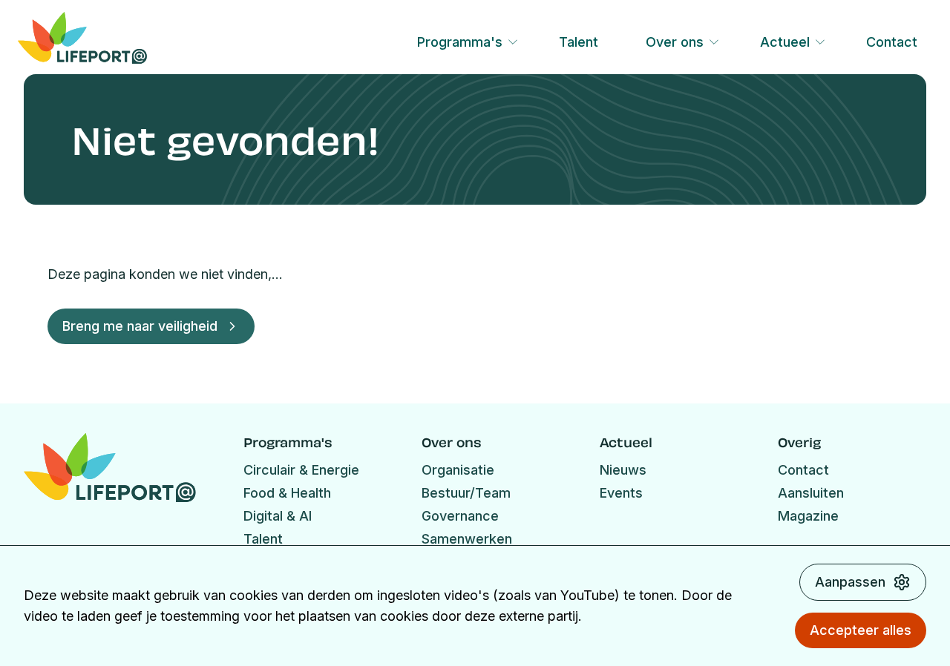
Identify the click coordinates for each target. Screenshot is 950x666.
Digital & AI (277, 516)
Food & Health (287, 493)
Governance (460, 516)
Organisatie (458, 470)
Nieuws (623, 470)
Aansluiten (811, 493)
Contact (891, 42)
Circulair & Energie (301, 470)
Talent (578, 42)
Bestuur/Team (466, 493)
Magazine (808, 516)
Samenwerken (467, 539)
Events (621, 493)
